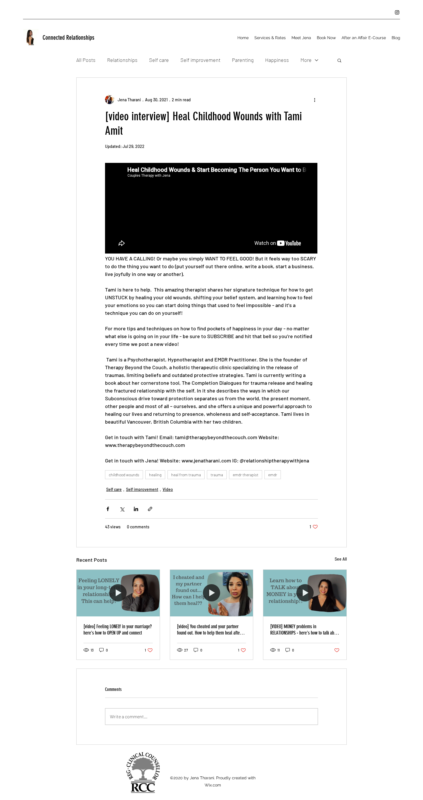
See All (341, 559)
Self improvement (200, 60)
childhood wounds (124, 474)
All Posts (86, 60)
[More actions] (314, 99)
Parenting (243, 60)
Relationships (122, 60)
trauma (217, 474)
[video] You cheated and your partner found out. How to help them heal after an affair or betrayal (209, 629)
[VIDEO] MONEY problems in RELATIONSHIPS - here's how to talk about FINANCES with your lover (304, 629)
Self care (159, 60)
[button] (270, 37)
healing (155, 474)
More (306, 60)
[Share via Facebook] (107, 509)
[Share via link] (150, 509)
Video (168, 489)
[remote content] (211, 209)
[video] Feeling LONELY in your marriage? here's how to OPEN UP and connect (117, 629)
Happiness (277, 60)
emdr (272, 474)
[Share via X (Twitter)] (122, 509)
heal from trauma (186, 474)
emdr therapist (245, 474)
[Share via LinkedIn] (136, 509)
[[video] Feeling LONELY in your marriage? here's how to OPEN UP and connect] (118, 593)
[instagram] (397, 12)
